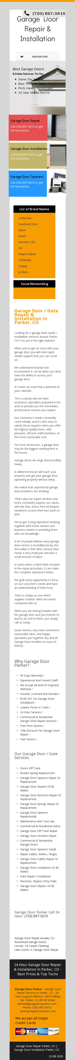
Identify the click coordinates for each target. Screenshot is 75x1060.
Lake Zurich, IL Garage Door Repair (36, 949)
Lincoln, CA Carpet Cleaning (31, 946)
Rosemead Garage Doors (30, 942)
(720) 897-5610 (48, 13)
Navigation (40, 56)
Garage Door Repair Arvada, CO (34, 938)
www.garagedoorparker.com (38, 1011)
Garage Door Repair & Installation (37, 28)
